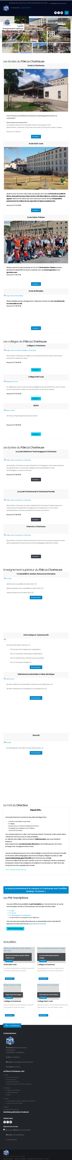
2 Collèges (6, 1088)
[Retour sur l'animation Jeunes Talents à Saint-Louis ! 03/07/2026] (19, 948)
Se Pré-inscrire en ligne (15, 928)
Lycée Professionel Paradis (14, 1103)
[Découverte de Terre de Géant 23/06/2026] (48, 985)
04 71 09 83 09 (27, 8)
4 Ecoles (5, 1075)
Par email (12, 913)
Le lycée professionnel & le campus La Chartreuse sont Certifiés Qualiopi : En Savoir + (36, 890)
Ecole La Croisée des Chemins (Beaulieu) (18, 1084)
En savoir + (36, 136)
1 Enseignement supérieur (11, 1109)
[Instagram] (58, 12)
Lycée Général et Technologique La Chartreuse (20, 1101)
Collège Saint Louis (12, 1092)
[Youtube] (61, 12)
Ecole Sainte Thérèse (12, 1082)
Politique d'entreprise (20, 1159)
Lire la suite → (10, 978)
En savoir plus (15, 42)
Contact (17, 1067)
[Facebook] (55, 12)
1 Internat (6, 1107)
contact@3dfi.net (18, 1135)
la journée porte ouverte (37, 924)
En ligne (11, 911)
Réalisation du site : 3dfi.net (35, 1159)
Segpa (8, 1095)
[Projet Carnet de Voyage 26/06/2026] (12, 985)
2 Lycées (6, 1098)
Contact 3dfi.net (11, 1140)
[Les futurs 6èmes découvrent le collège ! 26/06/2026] (51, 948)
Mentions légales (8, 1159)
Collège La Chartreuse (13, 1090)
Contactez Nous (15, 8)
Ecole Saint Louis (11, 1079)
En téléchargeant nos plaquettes (20, 915)
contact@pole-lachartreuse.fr (57, 3)
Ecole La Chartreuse (12, 1077)
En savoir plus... (36, 597)
